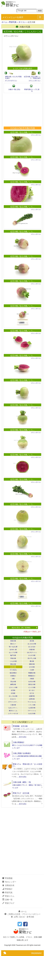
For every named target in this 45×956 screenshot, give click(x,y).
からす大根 (31, 655)
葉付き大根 (31, 684)
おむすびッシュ (32, 652)
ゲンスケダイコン (11, 80)
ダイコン (22, 22)
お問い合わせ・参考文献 (24, 916)
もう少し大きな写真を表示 (22, 68)
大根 (13, 678)
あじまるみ (31, 646)
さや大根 (32, 667)
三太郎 (32, 670)
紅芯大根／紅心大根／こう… (22, 132)
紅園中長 (32, 696)
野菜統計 (8, 889)
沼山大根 (13, 681)
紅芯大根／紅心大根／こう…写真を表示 (32, 77)
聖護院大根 (31, 673)
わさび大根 (31, 713)
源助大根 (32, 664)
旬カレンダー (10, 881)
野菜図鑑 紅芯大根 (20, 726)
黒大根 (32, 661)
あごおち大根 (32, 644)
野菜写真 (12, 22)
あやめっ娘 (13, 649)
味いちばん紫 (13, 646)
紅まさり (13, 699)
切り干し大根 (32, 658)
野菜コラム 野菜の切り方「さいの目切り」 (27, 765)
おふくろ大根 (13, 652)
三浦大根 (13, 705)
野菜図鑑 (8, 878)
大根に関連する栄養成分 (22, 753)
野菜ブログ (9, 903)
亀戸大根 (13, 655)
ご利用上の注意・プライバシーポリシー (23, 914)
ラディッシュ (32, 710)
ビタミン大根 (13, 687)
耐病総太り (31, 676)
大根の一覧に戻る (14, 89)
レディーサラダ (13, 713)
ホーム (4, 22)
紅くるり (32, 690)
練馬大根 (13, 684)
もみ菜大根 (31, 708)
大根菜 (32, 678)
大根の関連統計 (18, 742)
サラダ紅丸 (13, 670)
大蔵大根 (32, 649)
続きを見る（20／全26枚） (22, 627)
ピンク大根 (31, 687)
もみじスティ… (13, 708)
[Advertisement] (22, 109)
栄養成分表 (9, 885)
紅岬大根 (32, 699)
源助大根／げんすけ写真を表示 (13, 77)
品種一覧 (8, 899)
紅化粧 (13, 693)
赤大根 (32, 641)
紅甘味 (13, 690)
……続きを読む (21, 737)
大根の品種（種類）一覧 (22, 782)
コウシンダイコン (34, 80)
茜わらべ (13, 644)
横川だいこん (13, 710)
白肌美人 (13, 676)
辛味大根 (13, 658)
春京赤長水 (13, 673)
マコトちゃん (32, 702)
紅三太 (32, 693)
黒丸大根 (13, 664)
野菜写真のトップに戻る (31, 90)
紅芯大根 (13, 667)
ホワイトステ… (13, 702)
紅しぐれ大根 (13, 696)
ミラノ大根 (31, 705)
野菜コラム (9, 896)
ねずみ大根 (31, 681)
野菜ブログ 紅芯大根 (21, 793)
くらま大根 (13, 661)
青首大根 (13, 641)
